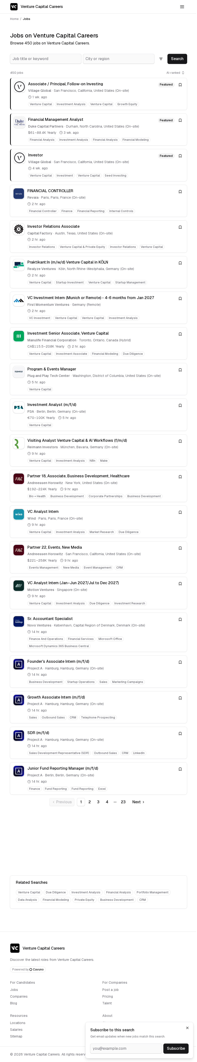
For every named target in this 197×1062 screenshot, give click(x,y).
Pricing (107, 996)
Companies (19, 996)
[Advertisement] (98, 842)
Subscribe (176, 1048)
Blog (13, 1003)
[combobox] (45, 59)
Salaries (16, 1029)
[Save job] (180, 85)
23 (123, 801)
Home (14, 19)
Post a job (110, 990)
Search (177, 58)
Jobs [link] (26, 19)
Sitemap (16, 1036)
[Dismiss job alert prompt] (187, 1028)
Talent (107, 1003)
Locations (17, 1023)
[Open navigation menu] (182, 7)
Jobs (14, 990)
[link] (98, 94)
